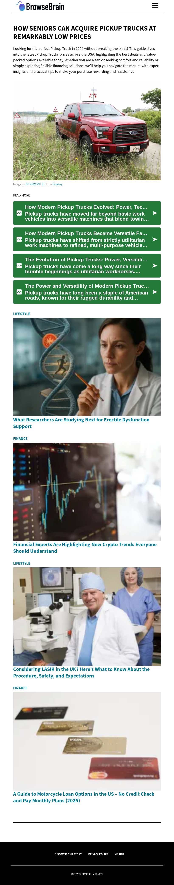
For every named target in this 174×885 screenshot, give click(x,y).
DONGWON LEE (35, 184)
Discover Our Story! (69, 854)
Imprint (119, 854)
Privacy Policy (98, 854)
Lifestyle (21, 313)
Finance (20, 438)
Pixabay (58, 184)
